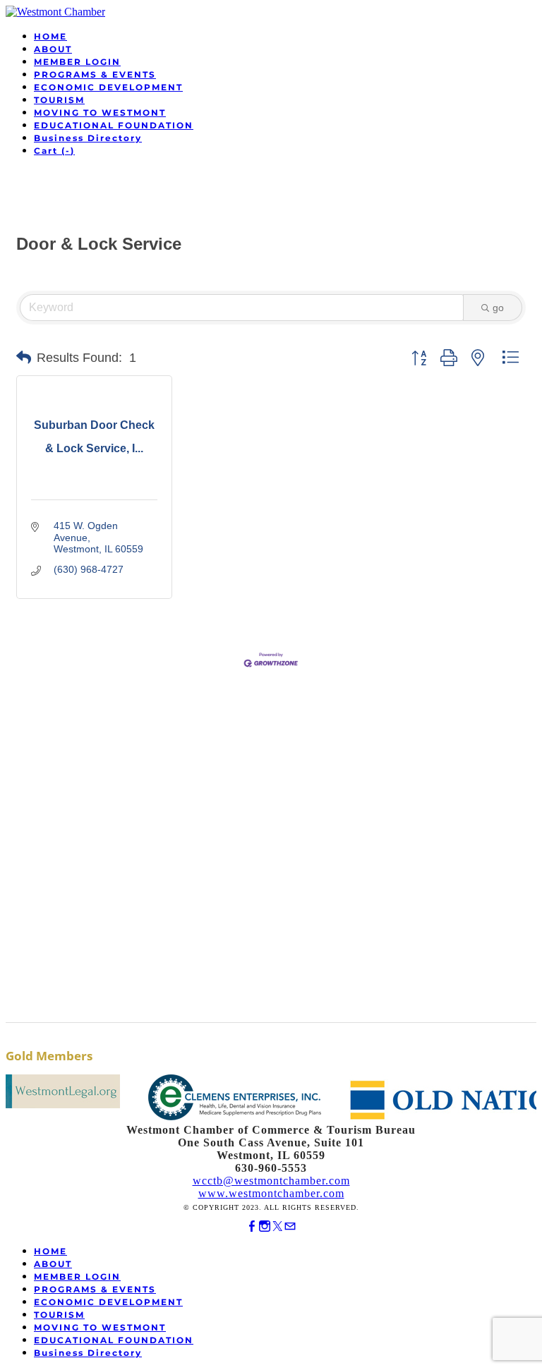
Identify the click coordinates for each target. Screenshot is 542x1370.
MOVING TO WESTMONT (100, 112)
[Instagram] (264, 1226)
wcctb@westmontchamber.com (271, 1181)
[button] (23, 357)
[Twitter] (277, 1226)
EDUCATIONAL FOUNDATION (113, 125)
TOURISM (59, 100)
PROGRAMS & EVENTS (95, 74)
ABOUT (53, 49)
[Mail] (290, 1226)
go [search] (498, 307)
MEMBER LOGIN (77, 61)
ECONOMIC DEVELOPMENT (108, 87)
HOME (50, 36)
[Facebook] (252, 1226)
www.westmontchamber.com (271, 1193)
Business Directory (88, 138)
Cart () (54, 150)
